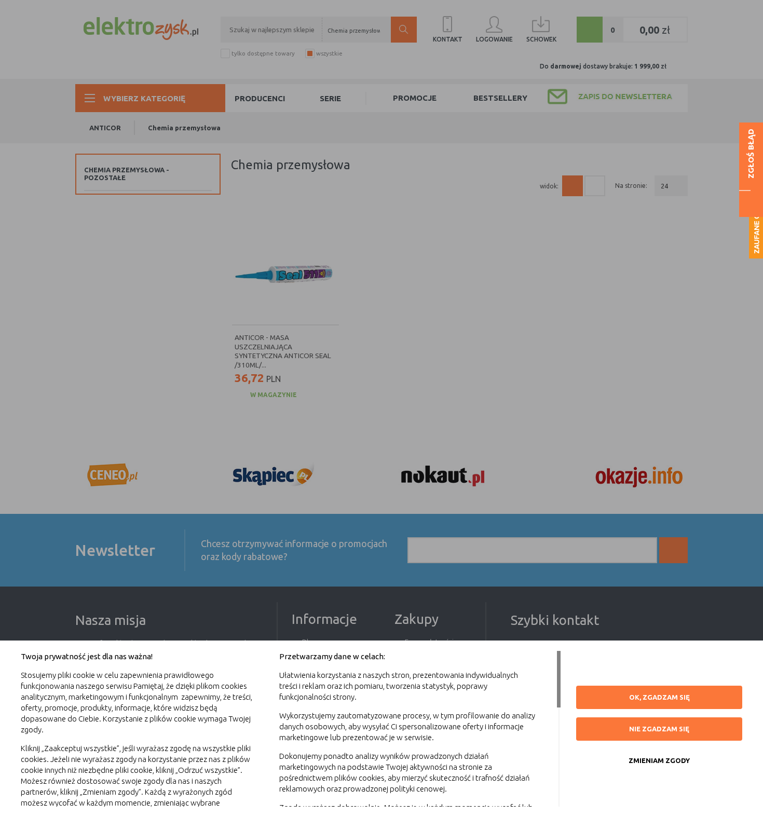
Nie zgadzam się (659, 728)
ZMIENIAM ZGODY (659, 760)
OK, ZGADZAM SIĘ (659, 697)
